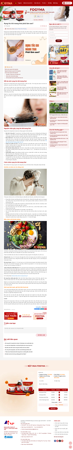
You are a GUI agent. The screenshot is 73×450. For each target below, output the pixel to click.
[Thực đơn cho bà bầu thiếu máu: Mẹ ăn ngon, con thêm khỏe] (52, 89)
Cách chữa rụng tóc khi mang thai (11, 72)
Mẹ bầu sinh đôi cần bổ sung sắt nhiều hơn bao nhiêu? (17, 347)
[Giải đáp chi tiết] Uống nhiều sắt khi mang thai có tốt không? (62, 77)
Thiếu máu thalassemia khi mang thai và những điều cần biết (19, 351)
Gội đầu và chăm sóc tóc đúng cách (13, 74)
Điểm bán (68, 3)
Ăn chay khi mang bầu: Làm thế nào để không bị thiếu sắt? (18, 349)
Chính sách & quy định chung (61, 423)
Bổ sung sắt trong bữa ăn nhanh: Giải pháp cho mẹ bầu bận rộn (19, 343)
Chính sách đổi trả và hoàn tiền (61, 432)
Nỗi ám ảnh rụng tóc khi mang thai (11, 69)
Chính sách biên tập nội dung (61, 434)
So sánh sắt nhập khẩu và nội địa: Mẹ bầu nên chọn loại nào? (18, 345)
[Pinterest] (57, 442)
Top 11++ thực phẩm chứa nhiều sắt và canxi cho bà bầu (62, 83)
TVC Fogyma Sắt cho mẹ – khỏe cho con (58, 114)
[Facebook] (55, 442)
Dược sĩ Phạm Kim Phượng (20, 28)
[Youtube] (62, 442)
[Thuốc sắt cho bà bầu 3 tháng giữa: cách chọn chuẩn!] (52, 72)
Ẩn (11, 67)
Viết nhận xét (44, 25)
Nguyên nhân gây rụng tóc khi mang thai (13, 71)
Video (51, 101)
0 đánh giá (12, 309)
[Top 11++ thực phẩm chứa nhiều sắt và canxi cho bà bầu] (52, 83)
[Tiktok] (60, 442)
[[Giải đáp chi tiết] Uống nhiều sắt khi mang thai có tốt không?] (52, 77)
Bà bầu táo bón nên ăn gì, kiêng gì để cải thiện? (15, 354)
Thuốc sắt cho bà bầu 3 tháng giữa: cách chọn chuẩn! (62, 71)
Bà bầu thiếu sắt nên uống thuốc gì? (20, 275)
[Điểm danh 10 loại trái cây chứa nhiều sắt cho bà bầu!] (52, 94)
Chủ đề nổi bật (54, 68)
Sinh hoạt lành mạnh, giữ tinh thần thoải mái (14, 77)
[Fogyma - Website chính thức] (6, 3)
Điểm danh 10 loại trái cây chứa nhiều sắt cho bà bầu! (62, 94)
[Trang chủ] (16, 3)
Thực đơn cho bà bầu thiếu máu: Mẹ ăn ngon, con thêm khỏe (62, 88)
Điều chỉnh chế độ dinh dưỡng (12, 76)
